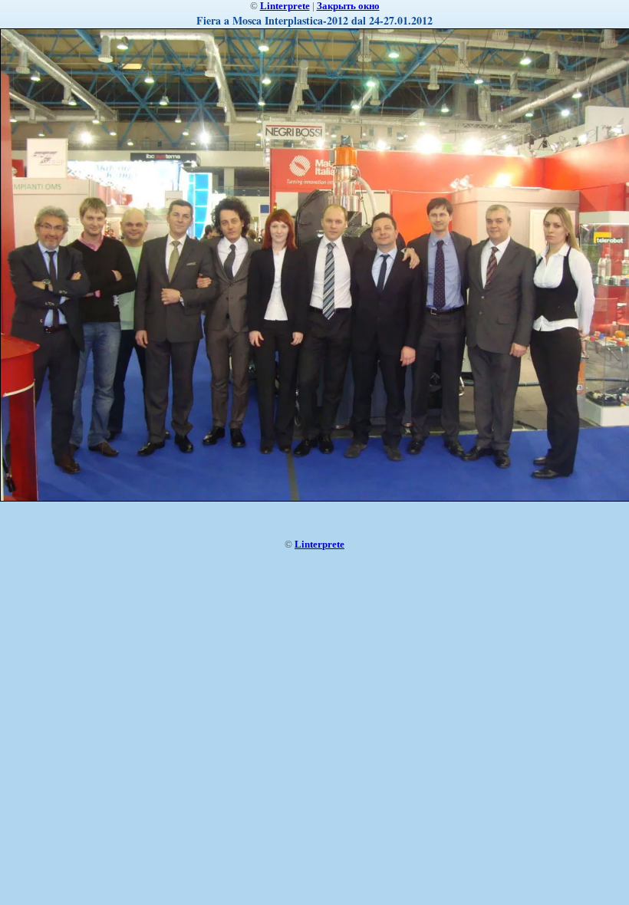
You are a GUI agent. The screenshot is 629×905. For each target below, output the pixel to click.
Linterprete (285, 6)
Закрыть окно (348, 6)
